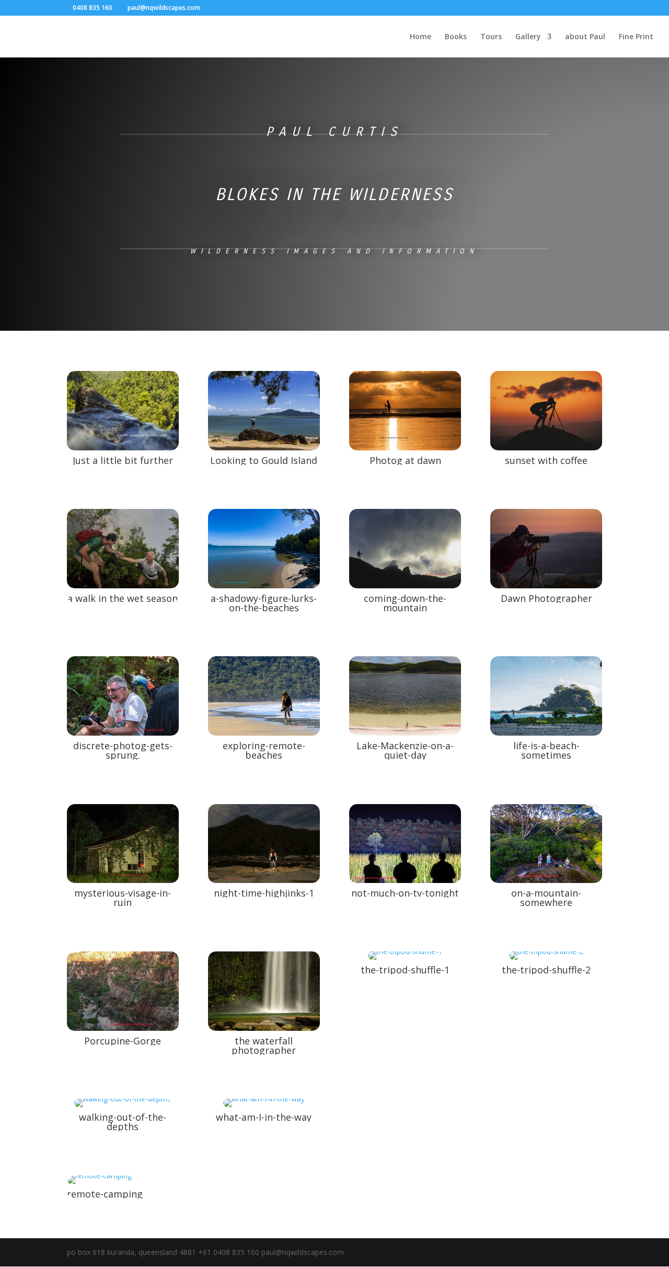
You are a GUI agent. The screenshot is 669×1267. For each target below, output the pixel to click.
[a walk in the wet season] (123, 585)
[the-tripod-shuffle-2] (546, 957)
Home (420, 37)
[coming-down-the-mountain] (405, 585)
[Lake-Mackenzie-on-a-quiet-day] (405, 733)
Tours (491, 37)
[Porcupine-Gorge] (123, 1028)
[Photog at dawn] (405, 447)
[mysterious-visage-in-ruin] (123, 880)
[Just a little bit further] (123, 447)
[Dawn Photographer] (546, 585)
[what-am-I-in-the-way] (264, 1104)
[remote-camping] (99, 1181)
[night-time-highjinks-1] (264, 880)
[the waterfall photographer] (264, 1028)
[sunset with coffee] (546, 447)
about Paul (585, 37)
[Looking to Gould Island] (264, 447)
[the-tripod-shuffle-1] (405, 957)
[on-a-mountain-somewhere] (546, 880)
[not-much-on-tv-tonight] (405, 880)
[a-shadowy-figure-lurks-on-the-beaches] (264, 585)
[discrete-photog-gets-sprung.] (123, 733)
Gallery (528, 37)
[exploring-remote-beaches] (264, 733)
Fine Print (636, 37)
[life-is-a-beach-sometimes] (546, 733)
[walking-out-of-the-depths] (122, 1104)
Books (456, 37)
